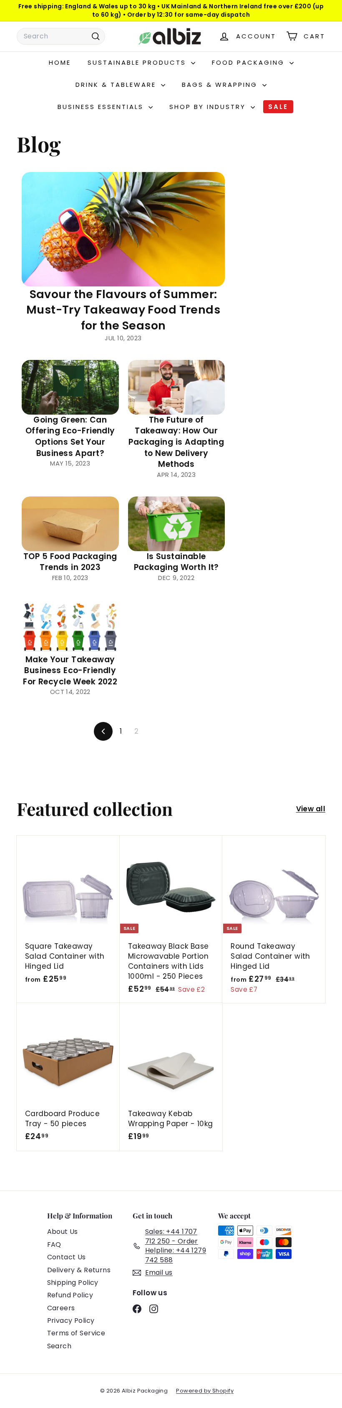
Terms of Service (76, 1333)
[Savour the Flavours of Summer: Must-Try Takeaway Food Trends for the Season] (123, 229)
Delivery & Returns (79, 1270)
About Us (62, 1231)
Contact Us (66, 1257)
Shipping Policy (72, 1282)
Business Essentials (102, 106)
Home (60, 62)
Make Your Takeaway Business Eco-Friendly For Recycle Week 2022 (70, 670)
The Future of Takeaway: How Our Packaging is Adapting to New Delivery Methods (176, 442)
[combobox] (61, 36)
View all (310, 809)
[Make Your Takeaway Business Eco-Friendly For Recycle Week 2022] (70, 627)
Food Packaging (249, 62)
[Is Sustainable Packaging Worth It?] (176, 523)
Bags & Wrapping (221, 84)
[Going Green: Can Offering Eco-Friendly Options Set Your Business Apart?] (70, 387)
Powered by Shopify (205, 1391)
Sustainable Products (138, 62)
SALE (278, 106)
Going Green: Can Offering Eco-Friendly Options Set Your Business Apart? (70, 436)
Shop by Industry (209, 106)
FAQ (54, 1244)
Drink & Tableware (117, 84)
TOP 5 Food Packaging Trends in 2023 (70, 562)
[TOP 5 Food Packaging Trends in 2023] (70, 523)
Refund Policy (70, 1295)
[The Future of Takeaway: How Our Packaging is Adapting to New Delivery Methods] (176, 387)
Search (59, 1346)
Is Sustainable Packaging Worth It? (176, 562)
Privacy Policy (71, 1320)
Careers (61, 1308)
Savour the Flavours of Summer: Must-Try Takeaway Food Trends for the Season (123, 310)
